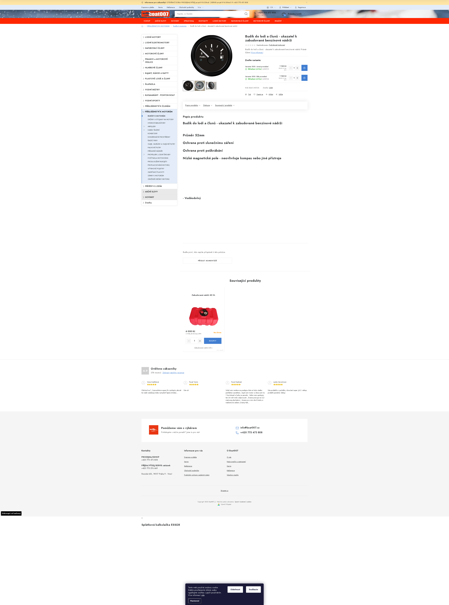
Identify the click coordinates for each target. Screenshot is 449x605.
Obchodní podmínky (186, 7)
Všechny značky (233, 475)
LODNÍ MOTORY (153, 37)
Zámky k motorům (156, 175)
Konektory (153, 133)
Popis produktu (191, 105)
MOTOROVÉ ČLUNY (154, 53)
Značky (148, 202)
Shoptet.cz (224, 491)
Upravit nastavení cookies (243, 502)
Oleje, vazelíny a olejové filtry (161, 144)
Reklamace (171, 7)
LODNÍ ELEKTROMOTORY (157, 42)
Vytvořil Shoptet (226, 504)
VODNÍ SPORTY (152, 100)
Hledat (246, 14)
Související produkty (223, 105)
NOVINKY (149, 197)
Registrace (302, 7)
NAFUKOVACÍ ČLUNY (154, 48)
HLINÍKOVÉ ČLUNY (154, 67)
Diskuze (206, 105)
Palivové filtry (154, 147)
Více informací (257, 52)
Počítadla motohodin (158, 158)
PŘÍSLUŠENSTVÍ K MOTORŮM (159, 111)
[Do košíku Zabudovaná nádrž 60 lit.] (212, 341)
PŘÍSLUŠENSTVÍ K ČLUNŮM (157, 106)
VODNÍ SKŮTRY (152, 89)
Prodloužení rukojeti (157, 161)
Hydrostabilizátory (156, 123)
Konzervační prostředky (159, 137)
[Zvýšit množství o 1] (297, 68)
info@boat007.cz (250, 427)
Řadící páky (153, 140)
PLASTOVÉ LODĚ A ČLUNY (157, 78)
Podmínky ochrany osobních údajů (196, 475)
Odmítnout (235, 589)
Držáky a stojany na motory (161, 119)
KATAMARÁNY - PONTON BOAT (160, 95)
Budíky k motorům (156, 116)
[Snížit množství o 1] (291, 68)
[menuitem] (146, 21)
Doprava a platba (147, 7)
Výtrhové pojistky (156, 168)
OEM (271, 88)
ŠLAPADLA (150, 84)
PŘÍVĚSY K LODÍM (153, 186)
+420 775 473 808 (266, 13)
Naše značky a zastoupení (236, 462)
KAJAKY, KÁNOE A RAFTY (157, 73)
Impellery (152, 126)
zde (203, 595)
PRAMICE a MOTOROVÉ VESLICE (156, 61)
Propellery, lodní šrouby (159, 154)
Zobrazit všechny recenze (173, 372)
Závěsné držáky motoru (159, 179)
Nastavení (194, 601)
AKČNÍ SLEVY (151, 191)
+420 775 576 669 (149, 468)
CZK (271, 7)
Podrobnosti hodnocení (277, 45)
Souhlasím (253, 589)
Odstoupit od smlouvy (11, 513)
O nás (229, 457)
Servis (160, 7)
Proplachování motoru (159, 165)
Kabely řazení (153, 130)
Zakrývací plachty (156, 172)
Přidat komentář (207, 261)
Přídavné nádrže (155, 151)
